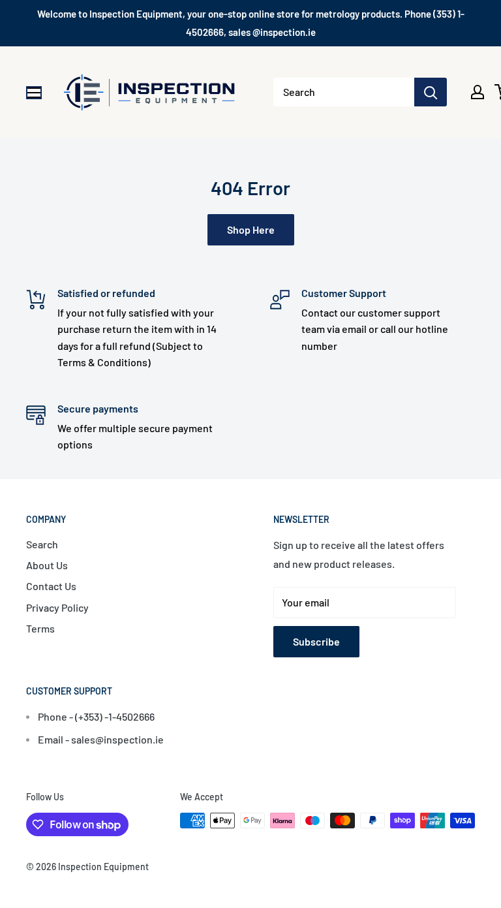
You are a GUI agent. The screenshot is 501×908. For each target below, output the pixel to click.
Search (42, 544)
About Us (47, 565)
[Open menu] (34, 92)
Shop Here (251, 229)
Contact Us (51, 586)
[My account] (477, 92)
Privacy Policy (57, 607)
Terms (40, 628)
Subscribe (316, 641)
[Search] (430, 92)
